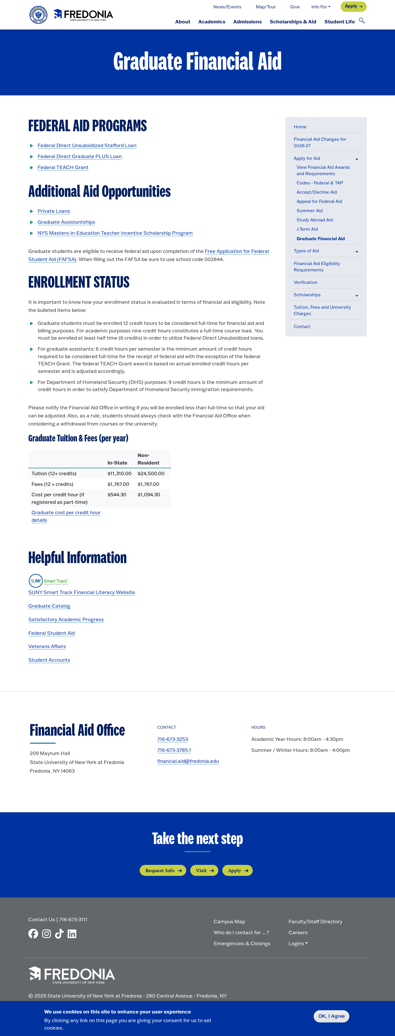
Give (295, 7)
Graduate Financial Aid (321, 238)
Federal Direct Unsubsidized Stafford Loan (87, 145)
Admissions (247, 21)
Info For (319, 7)
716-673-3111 (73, 919)
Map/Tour (266, 7)
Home (300, 127)
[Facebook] (34, 934)
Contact (302, 326)
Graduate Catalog (49, 606)
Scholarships (307, 294)
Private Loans (54, 211)
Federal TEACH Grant (63, 167)
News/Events (227, 7)
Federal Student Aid (51, 633)
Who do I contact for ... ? (241, 932)
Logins (296, 943)
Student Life (339, 21)
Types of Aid (306, 251)
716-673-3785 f (174, 750)
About (182, 21)
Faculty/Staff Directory (315, 921)
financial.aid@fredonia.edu (188, 761)
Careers (298, 932)
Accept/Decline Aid (317, 192)
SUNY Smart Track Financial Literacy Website (81, 592)
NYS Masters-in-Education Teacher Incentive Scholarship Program (115, 233)
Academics (211, 21)
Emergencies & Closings (242, 943)
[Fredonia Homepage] (71, 15)
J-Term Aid (307, 229)
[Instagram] (48, 934)
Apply (351, 6)
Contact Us (41, 919)
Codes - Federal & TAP (320, 183)
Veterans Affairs (47, 646)
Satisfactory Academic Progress (66, 619)
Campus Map (229, 921)
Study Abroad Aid (315, 220)
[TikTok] (61, 934)
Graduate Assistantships (66, 222)
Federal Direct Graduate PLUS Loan (80, 156)
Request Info (160, 870)
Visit (201, 870)
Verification (305, 282)
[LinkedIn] (73, 934)
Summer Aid (310, 210)
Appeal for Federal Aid (319, 201)
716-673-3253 (172, 739)
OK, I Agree (331, 1016)
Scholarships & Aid (293, 21)
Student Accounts (49, 660)
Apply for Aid (307, 158)
